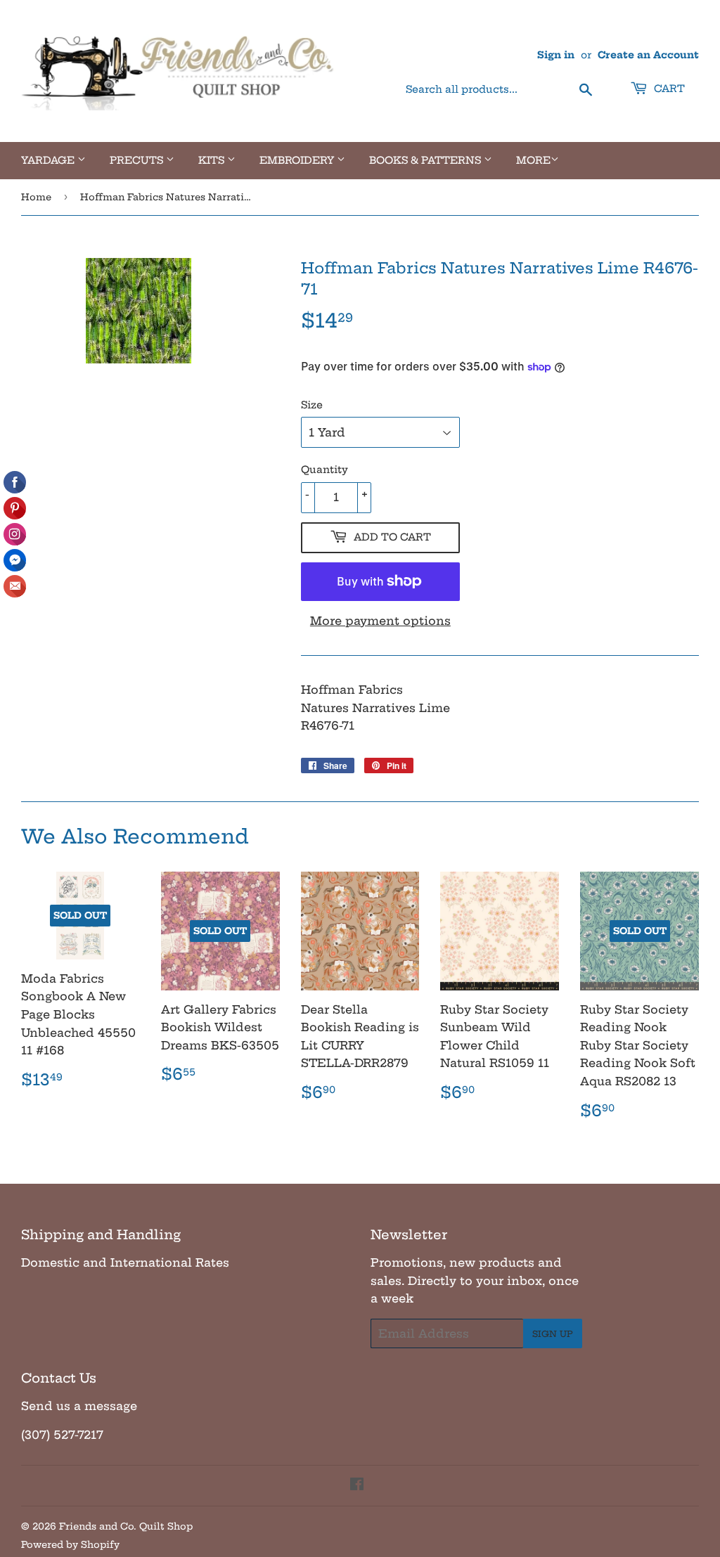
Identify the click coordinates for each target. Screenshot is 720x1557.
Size (312, 405)
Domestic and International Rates (125, 1262)
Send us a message (79, 1406)
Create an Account (648, 55)
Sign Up (552, 1334)
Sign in (555, 55)
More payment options (380, 621)
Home (36, 196)
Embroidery (298, 160)
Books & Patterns (426, 160)
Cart (668, 88)
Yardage (49, 160)
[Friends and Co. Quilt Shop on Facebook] (356, 1485)
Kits (212, 160)
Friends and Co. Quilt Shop (126, 1526)
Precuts (138, 160)
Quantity (324, 469)
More (533, 160)
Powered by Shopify (70, 1544)
